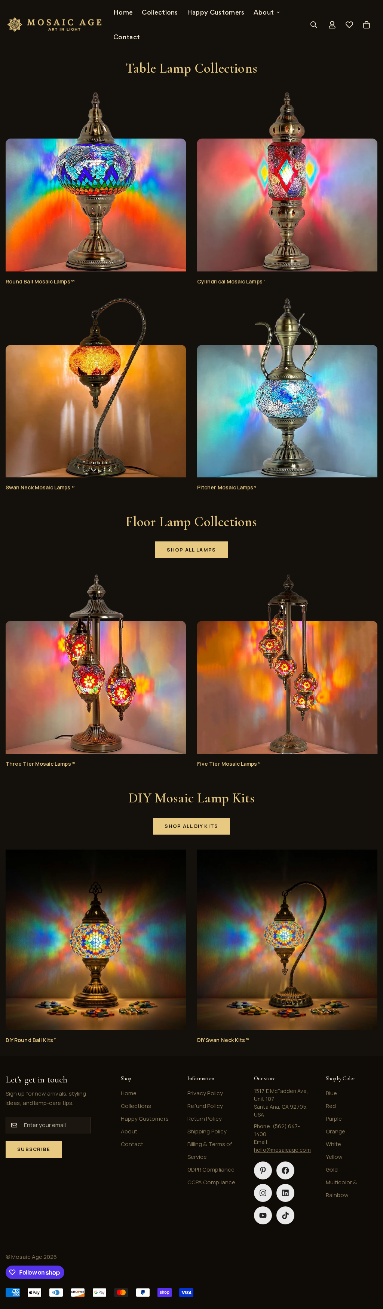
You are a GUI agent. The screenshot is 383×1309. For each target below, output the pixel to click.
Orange (335, 1131)
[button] (366, 24)
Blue (331, 1093)
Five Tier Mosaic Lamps (228, 763)
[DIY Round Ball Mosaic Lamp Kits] (96, 940)
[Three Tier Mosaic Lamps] (96, 663)
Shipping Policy (207, 1131)
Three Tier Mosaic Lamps (40, 763)
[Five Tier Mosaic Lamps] (287, 663)
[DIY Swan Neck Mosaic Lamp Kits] (287, 940)
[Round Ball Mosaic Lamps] (96, 181)
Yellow (334, 1157)
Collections (160, 12)
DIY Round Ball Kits (31, 1040)
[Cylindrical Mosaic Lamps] (287, 181)
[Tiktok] (285, 1215)
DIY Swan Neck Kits (223, 1040)
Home (123, 12)
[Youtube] (263, 1215)
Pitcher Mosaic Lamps (226, 487)
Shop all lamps (191, 549)
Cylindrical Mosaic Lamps (231, 281)
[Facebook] (285, 1170)
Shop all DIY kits (191, 826)
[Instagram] (263, 1193)
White (333, 1144)
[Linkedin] (285, 1193)
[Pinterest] (263, 1170)
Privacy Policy (205, 1093)
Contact (126, 37)
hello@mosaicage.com (282, 1149)
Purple (334, 1119)
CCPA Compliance (211, 1182)
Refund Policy (205, 1106)
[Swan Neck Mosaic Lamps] (96, 387)
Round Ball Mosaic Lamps (40, 281)
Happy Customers (216, 12)
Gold (332, 1169)
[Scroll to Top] (368, 1268)
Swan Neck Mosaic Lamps (40, 487)
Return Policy (204, 1119)
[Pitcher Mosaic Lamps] (287, 387)
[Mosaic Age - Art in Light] (54, 25)
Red (331, 1106)
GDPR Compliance (211, 1169)
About (264, 12)
